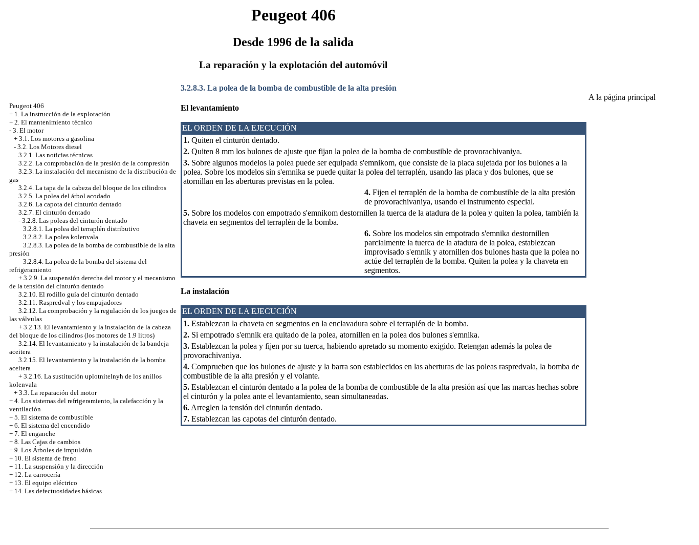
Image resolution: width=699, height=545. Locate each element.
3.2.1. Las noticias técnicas (55, 155)
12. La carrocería (37, 474)
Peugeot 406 (26, 106)
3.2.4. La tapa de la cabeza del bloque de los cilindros (92, 188)
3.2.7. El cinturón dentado (54, 212)
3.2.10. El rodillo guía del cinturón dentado (78, 294)
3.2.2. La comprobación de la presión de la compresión (93, 163)
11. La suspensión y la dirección (58, 466)
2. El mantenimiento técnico (53, 122)
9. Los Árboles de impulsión (53, 450)
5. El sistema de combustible (53, 417)
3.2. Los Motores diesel (49, 147)
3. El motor (28, 130)
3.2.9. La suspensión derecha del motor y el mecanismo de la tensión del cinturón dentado (92, 282)
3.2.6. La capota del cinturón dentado (70, 204)
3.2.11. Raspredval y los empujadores (70, 302)
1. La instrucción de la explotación (62, 114)
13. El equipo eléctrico (45, 483)
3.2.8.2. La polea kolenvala (60, 237)
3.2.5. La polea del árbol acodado (64, 196)
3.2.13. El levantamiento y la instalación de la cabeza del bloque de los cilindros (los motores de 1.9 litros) (90, 331)
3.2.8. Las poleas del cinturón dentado (74, 220)
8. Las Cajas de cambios (47, 442)
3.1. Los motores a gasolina (56, 138)
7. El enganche (34, 433)
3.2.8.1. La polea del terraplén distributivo (81, 229)
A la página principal (622, 97)
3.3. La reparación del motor (58, 392)
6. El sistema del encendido (52, 425)
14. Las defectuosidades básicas (58, 491)
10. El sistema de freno (45, 458)
